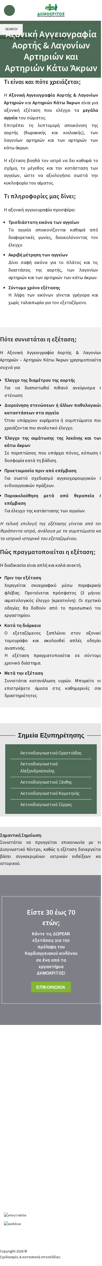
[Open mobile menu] (9, 10)
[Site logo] (51, 10)
